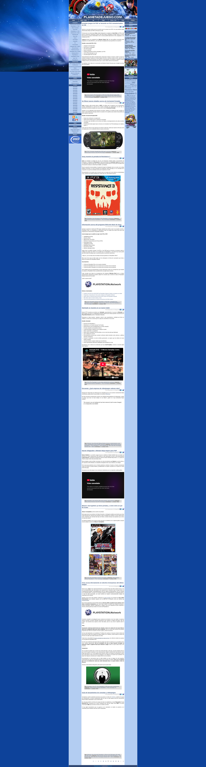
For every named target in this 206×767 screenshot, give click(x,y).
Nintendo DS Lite (128, 97)
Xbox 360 (113, 445)
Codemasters (127, 98)
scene (129, 85)
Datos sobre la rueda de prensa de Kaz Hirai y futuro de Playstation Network (100, 296)
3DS (116, 754)
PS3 (95, 95)
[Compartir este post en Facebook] (120, 27)
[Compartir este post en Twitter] (122, 27)
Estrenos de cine (75, 49)
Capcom (91, 95)
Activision (129, 100)
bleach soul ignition (102, 577)
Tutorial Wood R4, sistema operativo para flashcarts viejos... (130, 46)
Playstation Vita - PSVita (75, 51)
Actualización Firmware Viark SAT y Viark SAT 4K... (130, 39)
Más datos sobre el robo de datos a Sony (93, 297)
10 (103, 761)
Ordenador (127, 112)
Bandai (104, 443)
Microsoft (96, 443)
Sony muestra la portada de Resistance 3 (96, 156)
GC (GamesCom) (75, 69)
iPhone (106, 754)
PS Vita (134, 106)
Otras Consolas (75, 27)
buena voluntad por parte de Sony (102, 638)
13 (110, 761)
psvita (130, 102)
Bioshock (126, 91)
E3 (127, 83)
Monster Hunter (113, 95)
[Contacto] (76, 120)
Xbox (135, 90)
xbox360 (129, 79)
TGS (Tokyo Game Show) (75, 71)
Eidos (129, 105)
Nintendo (89, 443)
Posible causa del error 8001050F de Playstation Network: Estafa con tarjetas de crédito (103, 293)
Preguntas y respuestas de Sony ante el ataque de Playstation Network (99, 295)
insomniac (111, 218)
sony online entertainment (104, 382)
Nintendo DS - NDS (106, 445)
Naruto (96, 500)
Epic (131, 107)
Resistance (97, 218)
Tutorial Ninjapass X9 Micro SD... (130, 34)
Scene (75, 38)
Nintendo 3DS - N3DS (89, 446)
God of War (107, 95)
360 (133, 82)
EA (125, 88)
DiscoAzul (75, 128)
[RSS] (73, 118)
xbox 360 (86, 755)
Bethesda (132, 110)
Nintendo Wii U (75, 53)
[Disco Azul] (75, 143)
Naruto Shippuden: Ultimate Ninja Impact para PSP (99, 450)
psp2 (94, 96)
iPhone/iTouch (75, 48)
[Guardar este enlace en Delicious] (123, 27)
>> (123, 761)
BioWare (126, 107)
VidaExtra (113, 697)
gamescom (133, 105)
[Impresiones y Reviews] (131, 67)
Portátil (134, 99)
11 (105, 761)
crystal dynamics (113, 443)
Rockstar (129, 88)
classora (108, 443)
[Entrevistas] (131, 76)
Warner (133, 97)
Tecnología (90, 97)
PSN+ (108, 301)
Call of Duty (129, 86)
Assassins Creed (128, 101)
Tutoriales (75, 41)
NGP (118, 95)
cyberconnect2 (111, 500)
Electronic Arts (128, 99)
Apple (113, 754)
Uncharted (92, 151)
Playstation (89, 218)
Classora (108, 394)
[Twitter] (76, 118)
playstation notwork (88, 302)
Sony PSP (114, 96)
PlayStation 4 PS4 (75, 56)
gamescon (131, 111)
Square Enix (127, 109)
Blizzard (133, 95)
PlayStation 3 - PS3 (99, 219)
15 (120, 756)
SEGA (131, 106)
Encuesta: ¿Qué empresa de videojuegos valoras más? (101, 388)
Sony (88, 95)
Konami (126, 105)
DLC (132, 100)
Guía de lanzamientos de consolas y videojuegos (99, 692)
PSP (103, 95)
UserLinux (75, 132)
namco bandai (97, 444)
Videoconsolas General (106, 96)
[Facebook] (73, 120)
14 (113, 761)
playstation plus (113, 301)
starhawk (112, 382)
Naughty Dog (98, 151)
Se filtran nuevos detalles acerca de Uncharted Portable (101, 101)
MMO (126, 100)
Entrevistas (75, 81)
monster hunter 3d (88, 96)
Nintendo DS (133, 98)
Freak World (75, 44)
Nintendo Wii (75, 34)
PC (95, 686)
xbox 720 (75, 58)
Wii (109, 754)
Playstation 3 (99, 95)
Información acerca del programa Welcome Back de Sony (101, 224)
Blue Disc (110, 766)
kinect (126, 95)
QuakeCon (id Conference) (75, 76)
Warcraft (130, 83)
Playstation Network (94, 301)
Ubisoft (133, 102)
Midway (100, 443)
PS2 (129, 107)
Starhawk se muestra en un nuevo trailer (96, 308)
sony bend (108, 151)
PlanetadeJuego (97, 766)
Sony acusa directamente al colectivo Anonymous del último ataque (98, 299)
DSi (131, 99)
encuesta (103, 444)
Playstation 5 (75, 59)
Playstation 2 (133, 103)
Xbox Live (134, 86)
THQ (125, 79)
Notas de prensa (75, 83)
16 (118, 761)
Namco (126, 85)
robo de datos (107, 597)
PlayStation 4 (75, 54)
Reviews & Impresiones (75, 79)
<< (93, 761)
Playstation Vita (128, 103)
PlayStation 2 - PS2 (88, 445)
